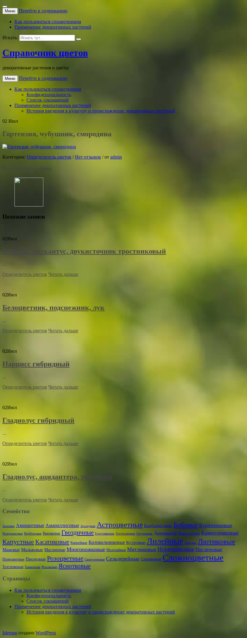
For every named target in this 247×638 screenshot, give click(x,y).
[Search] (78, 39)
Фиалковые (49, 567)
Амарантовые (30, 525)
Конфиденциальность (49, 94)
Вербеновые (33, 533)
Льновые (190, 543)
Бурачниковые (215, 525)
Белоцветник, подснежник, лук (53, 307)
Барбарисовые (158, 525)
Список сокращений (48, 100)
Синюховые (151, 559)
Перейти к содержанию (43, 10)
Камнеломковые (220, 533)
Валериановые (12, 533)
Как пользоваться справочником (47, 21)
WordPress (46, 632)
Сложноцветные (193, 557)
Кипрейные (78, 543)
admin (116, 157)
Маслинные (54, 550)
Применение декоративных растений (52, 27)
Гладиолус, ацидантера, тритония (57, 477)
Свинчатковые (95, 559)
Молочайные (116, 550)
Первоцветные (13, 559)
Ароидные (87, 526)
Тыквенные (32, 567)
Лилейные (165, 541)
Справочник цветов (45, 52)
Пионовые (36, 559)
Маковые (11, 549)
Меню (10, 11)
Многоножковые (86, 549)
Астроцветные (120, 524)
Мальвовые (32, 549)
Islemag (9, 632)
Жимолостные (189, 533)
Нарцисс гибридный (36, 364)
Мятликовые (141, 549)
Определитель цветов (49, 157)
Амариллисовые (62, 525)
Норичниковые (176, 549)
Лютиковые (216, 541)
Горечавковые (104, 533)
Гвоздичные (77, 532)
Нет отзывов (88, 157)
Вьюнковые (51, 533)
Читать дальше (63, 274)
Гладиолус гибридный (38, 420)
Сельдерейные (122, 559)
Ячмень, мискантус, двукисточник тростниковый (84, 251)
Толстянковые (12, 567)
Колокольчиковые (107, 542)
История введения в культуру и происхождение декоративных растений (101, 110)
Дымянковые (165, 533)
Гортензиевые (125, 533)
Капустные (18, 541)
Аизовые (8, 526)
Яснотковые (74, 566)
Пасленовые (208, 549)
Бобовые (186, 525)
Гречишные (144, 533)
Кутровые (135, 542)
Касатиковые (52, 541)
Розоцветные (65, 558)
